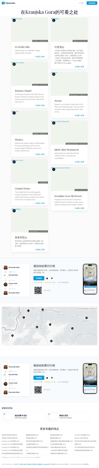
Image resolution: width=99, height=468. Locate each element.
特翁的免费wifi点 (31, 438)
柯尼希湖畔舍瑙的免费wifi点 (84, 450)
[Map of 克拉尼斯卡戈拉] (49, 326)
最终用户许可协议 (32, 464)
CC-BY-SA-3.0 (43, 41)
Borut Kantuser (74, 94)
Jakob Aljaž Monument (67, 149)
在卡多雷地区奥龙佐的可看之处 (85, 447)
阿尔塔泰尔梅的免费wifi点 (34, 441)
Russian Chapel (23, 90)
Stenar (58, 100)
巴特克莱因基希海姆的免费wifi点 (12, 453)
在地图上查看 (39, 57)
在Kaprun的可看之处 (81, 438)
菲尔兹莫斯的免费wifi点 (58, 444)
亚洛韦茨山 (21, 237)
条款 (25, 464)
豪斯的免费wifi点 (55, 438)
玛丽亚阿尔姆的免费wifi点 (58, 453)
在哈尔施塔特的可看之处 (58, 447)
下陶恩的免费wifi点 (32, 453)
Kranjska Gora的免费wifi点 (10, 441)
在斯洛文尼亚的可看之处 (10, 438)
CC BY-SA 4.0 (43, 182)
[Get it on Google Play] (52, 278)
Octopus (76, 41)
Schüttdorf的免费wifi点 (82, 435)
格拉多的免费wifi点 (56, 435)
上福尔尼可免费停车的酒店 (59, 450)
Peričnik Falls (22, 46)
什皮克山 (59, 46)
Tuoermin (35, 41)
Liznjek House (22, 188)
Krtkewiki (36, 133)
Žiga (77, 190)
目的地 (21, 464)
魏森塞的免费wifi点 (32, 435)
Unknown (35, 84)
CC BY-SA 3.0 (43, 133)
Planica (19, 139)
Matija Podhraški (34, 231)
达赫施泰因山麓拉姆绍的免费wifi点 (61, 441)
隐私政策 (40, 464)
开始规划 (39, 278)
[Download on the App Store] (47, 278)
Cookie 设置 (46, 464)
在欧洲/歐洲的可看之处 (9, 435)
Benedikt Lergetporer (72, 143)
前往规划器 (92, 3)
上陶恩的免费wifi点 (32, 444)
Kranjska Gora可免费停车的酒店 (12, 444)
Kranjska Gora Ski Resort (68, 195)
